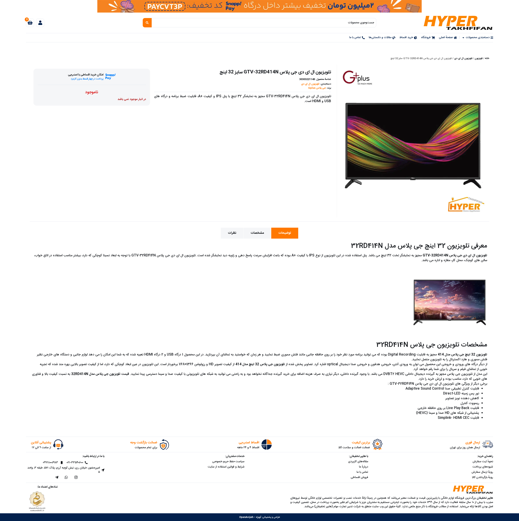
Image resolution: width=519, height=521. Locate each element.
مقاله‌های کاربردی (358, 461)
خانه (487, 58)
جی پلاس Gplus (317, 88)
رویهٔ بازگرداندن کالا (482, 477)
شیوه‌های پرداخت (483, 466)
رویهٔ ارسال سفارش (482, 472)
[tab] (284, 233)
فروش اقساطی (359, 477)
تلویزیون (479, 58)
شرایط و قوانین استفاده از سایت (226, 466)
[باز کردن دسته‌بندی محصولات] (463, 37)
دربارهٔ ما (363, 466)
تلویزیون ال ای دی (463, 58)
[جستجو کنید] (147, 22)
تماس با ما (362, 472)
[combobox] (264, 22)
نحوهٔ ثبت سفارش (483, 461)
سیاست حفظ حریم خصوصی (228, 461)
